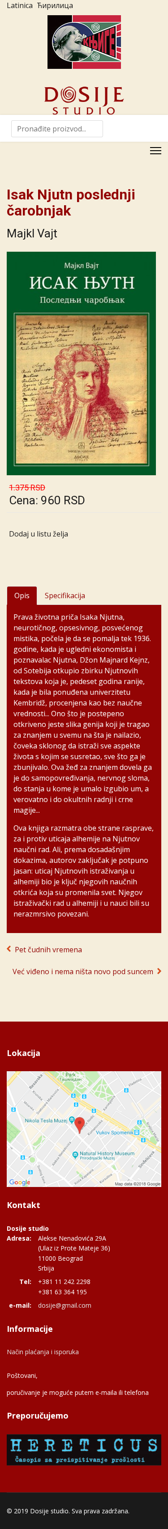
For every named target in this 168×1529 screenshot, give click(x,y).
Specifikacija (65, 595)
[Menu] (155, 150)
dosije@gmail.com (64, 1305)
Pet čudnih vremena (48, 950)
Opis (22, 595)
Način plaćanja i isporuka (43, 1351)
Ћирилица (55, 5)
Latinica (20, 5)
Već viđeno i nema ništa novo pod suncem (83, 971)
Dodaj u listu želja (38, 534)
